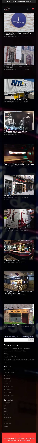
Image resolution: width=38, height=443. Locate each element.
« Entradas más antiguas (11, 337)
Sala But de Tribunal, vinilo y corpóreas (19, 164)
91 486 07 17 (14, 438)
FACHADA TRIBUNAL (11, 195)
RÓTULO (6, 199)
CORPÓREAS (24, 197)
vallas (5, 420)
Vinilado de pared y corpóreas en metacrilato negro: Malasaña (17, 132)
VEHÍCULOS (24, 231)
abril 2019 (6, 375)
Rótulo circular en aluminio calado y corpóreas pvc (17, 34)
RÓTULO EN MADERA (12, 324)
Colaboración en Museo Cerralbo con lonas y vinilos (18, 66)
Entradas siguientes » (28, 337)
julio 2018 (6, 384)
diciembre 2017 (8, 387)
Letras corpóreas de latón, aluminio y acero (17, 348)
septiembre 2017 (9, 395)
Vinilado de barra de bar (13, 260)
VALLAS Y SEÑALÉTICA (10, 357)
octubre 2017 (8, 392)
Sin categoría (24, 36)
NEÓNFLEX (7, 354)
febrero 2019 (7, 378)
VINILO (27, 69)
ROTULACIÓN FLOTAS (12, 229)
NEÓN (5, 409)
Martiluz (8, 36)
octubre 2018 (8, 381)
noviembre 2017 (8, 389)
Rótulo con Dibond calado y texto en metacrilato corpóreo (18, 292)
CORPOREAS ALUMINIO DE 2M (16, 100)
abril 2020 (6, 369)
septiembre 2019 (9, 372)
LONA (22, 69)
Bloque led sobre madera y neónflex (14, 351)
